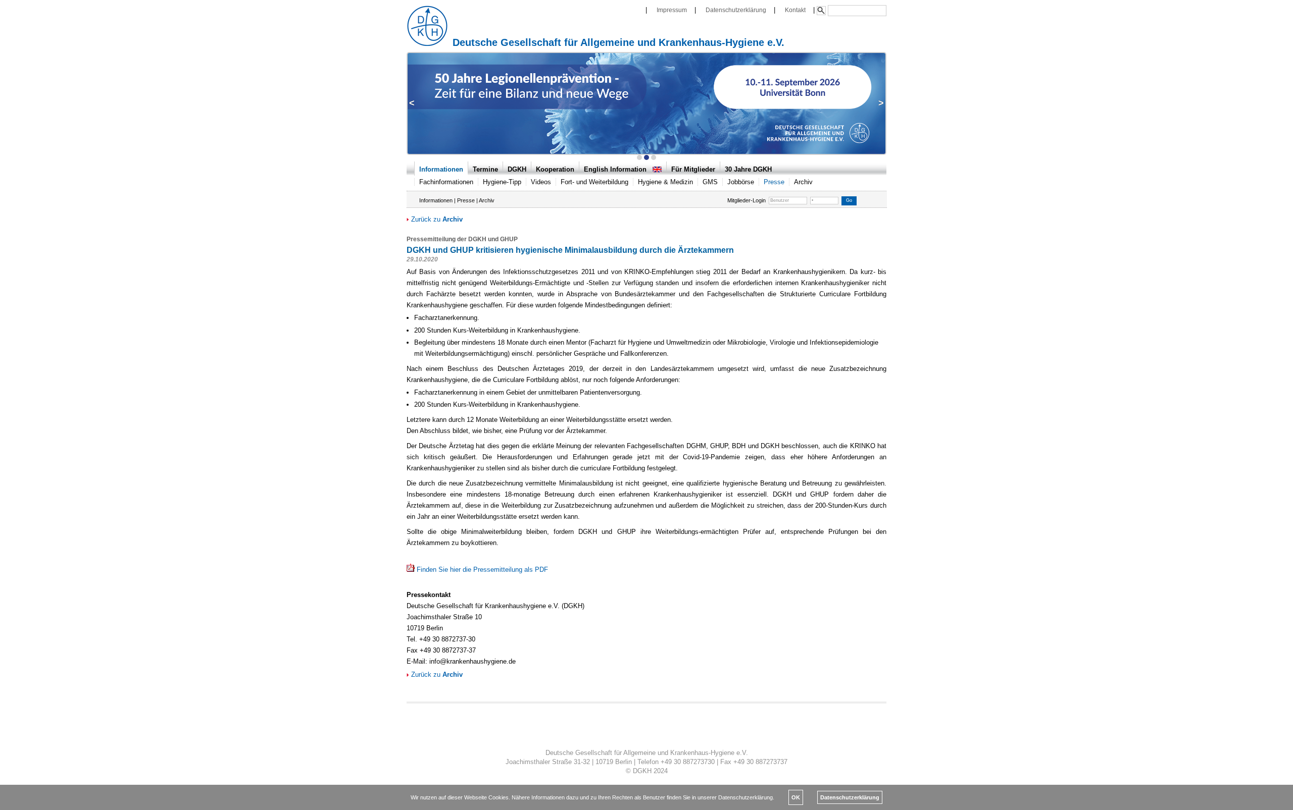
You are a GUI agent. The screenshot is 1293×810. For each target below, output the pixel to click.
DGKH (517, 169)
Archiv (803, 182)
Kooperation (555, 169)
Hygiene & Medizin (665, 182)
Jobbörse (740, 182)
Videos (541, 182)
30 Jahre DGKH (748, 169)
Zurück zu (436, 219)
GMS (710, 182)
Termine (485, 169)
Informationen (441, 169)
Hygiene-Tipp (502, 182)
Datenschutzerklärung (736, 10)
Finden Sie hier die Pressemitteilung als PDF (482, 569)
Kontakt (795, 10)
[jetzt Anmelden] (646, 102)
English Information (618, 169)
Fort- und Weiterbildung (594, 182)
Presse (774, 182)
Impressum (672, 10)
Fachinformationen (446, 182)
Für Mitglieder (693, 169)
